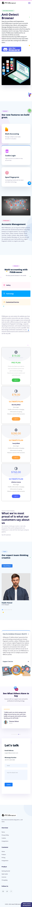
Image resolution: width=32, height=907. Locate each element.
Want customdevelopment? (27, 904)
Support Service (8, 661)
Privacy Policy (5, 835)
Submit (8, 784)
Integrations (5, 841)
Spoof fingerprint (12, 177)
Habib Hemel (7, 603)
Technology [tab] (10, 294)
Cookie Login (10, 155)
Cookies (4, 838)
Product (4, 854)
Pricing (3, 857)
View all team (7, 566)
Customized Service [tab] (12, 302)
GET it (16, 380)
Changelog (4, 880)
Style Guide (5, 874)
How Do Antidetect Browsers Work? (15, 634)
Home (3, 851)
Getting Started (6, 871)
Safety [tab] (8, 285)
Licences (4, 877)
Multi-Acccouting (12, 134)
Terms (3, 832)
